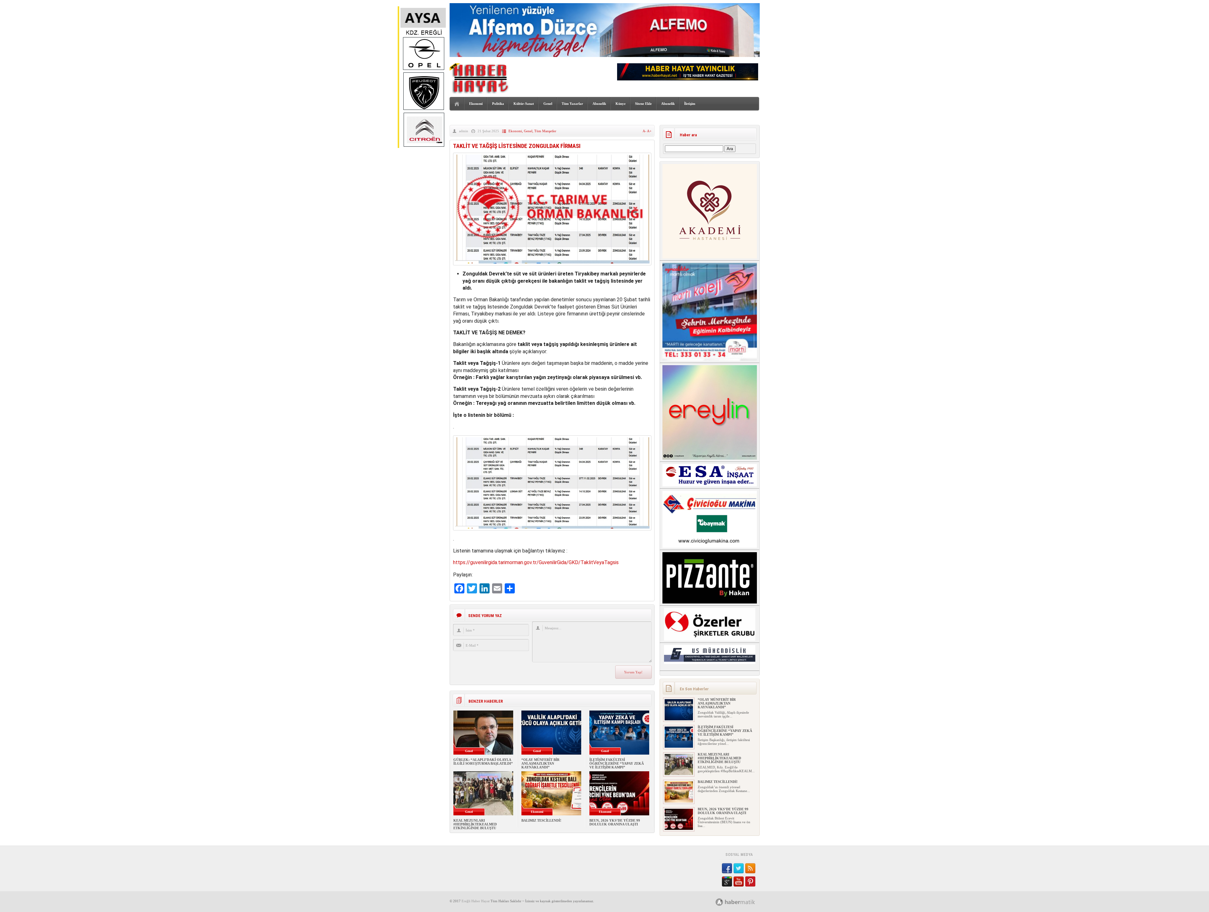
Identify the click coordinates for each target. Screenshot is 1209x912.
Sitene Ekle (643, 103)
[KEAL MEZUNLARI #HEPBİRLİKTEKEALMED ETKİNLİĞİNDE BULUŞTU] (679, 774)
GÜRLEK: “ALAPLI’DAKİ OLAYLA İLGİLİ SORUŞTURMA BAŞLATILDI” (483, 761)
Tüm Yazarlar (572, 103)
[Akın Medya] (719, 902)
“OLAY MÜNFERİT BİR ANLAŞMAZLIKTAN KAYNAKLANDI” (540, 763)
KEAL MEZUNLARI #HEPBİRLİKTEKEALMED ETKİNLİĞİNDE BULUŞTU (475, 824)
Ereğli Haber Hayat (476, 901)
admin (463, 131)
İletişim (689, 103)
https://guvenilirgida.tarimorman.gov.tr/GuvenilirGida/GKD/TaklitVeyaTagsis (536, 562)
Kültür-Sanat (524, 103)
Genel (547, 103)
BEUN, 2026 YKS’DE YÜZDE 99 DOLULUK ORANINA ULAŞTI (614, 822)
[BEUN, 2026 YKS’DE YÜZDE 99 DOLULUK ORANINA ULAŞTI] (679, 828)
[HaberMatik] (742, 901)
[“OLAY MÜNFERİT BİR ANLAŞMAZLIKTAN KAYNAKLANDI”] (679, 719)
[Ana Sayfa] (457, 104)
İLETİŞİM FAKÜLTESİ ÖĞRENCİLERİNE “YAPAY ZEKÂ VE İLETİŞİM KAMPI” (616, 763)
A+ (649, 131)
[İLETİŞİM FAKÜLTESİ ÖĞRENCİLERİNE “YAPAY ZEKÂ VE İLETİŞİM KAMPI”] (679, 746)
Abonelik (599, 103)
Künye (621, 103)
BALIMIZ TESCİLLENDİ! (541, 820)
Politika (498, 103)
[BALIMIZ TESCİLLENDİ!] (679, 801)
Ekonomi (476, 103)
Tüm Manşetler (545, 131)
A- (645, 131)
